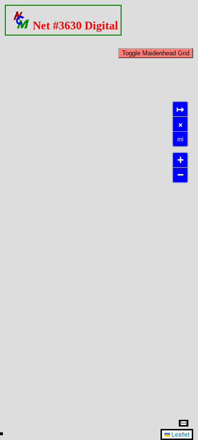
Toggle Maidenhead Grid (155, 53)
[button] (180, 160)
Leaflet (179, 434)
